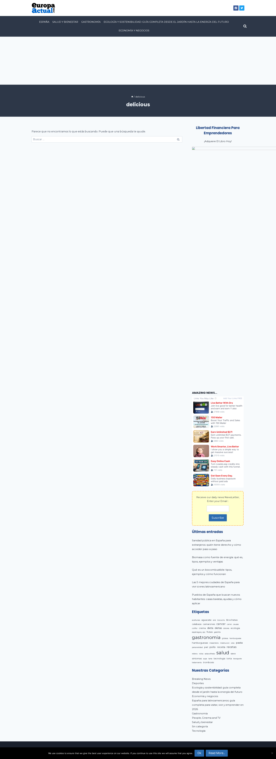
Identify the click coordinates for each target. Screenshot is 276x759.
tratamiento (197, 663)
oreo (232, 643)
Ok (199, 753)
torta (229, 658)
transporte (237, 659)
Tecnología (198, 730)
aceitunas (196, 620)
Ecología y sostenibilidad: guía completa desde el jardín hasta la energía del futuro (166, 21)
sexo (233, 653)
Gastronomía (91, 21)
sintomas (197, 658)
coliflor (194, 628)
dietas (218, 628)
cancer (221, 624)
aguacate (206, 620)
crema (202, 628)
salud (222, 652)
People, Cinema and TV (206, 717)
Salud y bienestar (65, 21)
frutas (210, 632)
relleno (195, 654)
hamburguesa (235, 638)
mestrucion (225, 643)
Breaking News (201, 678)
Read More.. (217, 753)
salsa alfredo (210, 654)
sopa (205, 659)
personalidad (197, 647)
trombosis (208, 662)
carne (229, 624)
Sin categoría (200, 726)
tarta (210, 659)
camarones (209, 624)
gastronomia (206, 637)
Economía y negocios (134, 30)
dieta (210, 628)
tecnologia (219, 658)
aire (214, 620)
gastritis (217, 632)
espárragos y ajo (198, 632)
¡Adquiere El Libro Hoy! (218, 141)
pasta (239, 642)
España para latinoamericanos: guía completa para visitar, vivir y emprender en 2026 (218, 705)
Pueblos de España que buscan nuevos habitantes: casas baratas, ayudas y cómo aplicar (216, 599)
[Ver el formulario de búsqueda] (245, 26)
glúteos (225, 638)
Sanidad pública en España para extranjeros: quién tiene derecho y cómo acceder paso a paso (216, 545)
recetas (232, 647)
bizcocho (221, 620)
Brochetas (232, 620)
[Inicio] (132, 96)
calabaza (196, 624)
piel (206, 647)
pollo (212, 647)
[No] (272, 753)
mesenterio (214, 643)
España (44, 21)
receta (221, 647)
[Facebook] (235, 8)
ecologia (235, 628)
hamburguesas (200, 643)
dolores (226, 628)
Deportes (198, 683)
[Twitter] (241, 8)
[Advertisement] (138, 60)
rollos (201, 654)
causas (236, 624)
